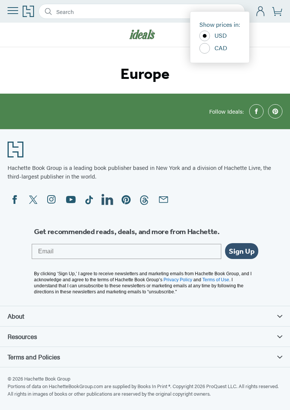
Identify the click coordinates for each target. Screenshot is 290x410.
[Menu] (13, 10)
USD (220, 35)
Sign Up (242, 251)
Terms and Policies (34, 356)
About (16, 316)
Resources (22, 336)
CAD (220, 47)
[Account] (260, 11)
